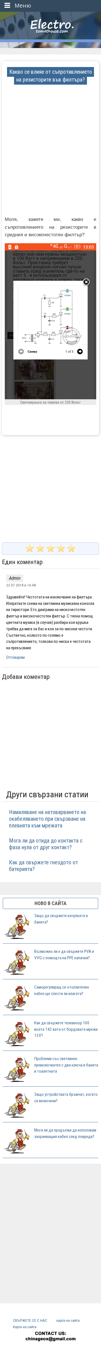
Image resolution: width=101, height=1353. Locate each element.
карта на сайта (68, 1320)
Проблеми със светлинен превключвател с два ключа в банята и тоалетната (66, 1065)
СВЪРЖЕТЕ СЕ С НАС (30, 1320)
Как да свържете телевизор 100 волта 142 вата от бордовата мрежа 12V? (66, 1029)
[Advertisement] (50, 134)
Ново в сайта (50, 903)
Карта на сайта (24, 1327)
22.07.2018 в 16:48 (21, 585)
